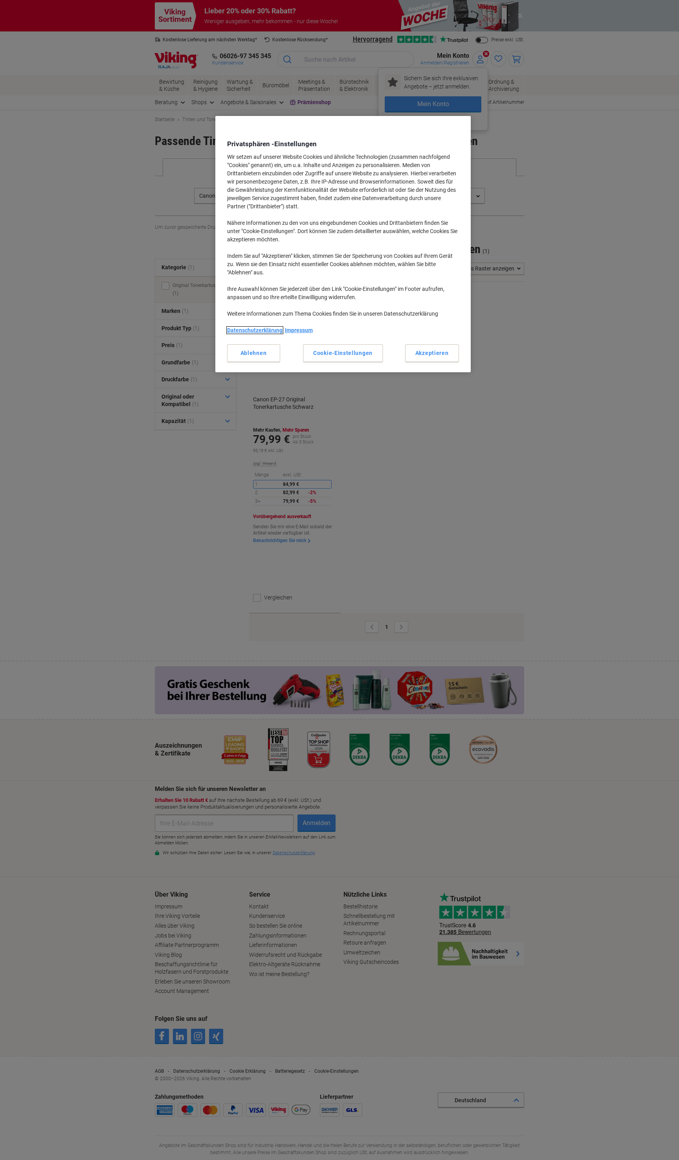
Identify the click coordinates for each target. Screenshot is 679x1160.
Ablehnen (253, 353)
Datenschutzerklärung (255, 330)
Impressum (299, 330)
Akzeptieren (432, 353)
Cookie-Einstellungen (343, 353)
